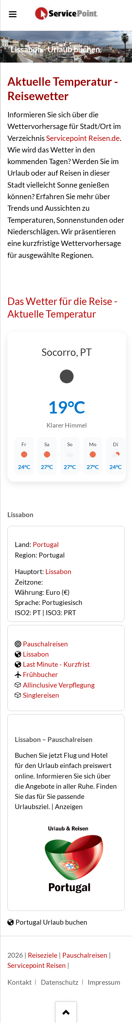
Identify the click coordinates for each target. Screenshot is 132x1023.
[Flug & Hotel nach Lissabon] (70, 895)
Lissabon (58, 571)
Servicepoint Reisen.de (83, 138)
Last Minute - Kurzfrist (56, 664)
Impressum (104, 982)
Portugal (46, 544)
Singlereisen (41, 695)
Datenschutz (59, 982)
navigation (12, 14)
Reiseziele (42, 955)
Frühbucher (40, 674)
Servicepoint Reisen (36, 965)
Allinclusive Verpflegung (59, 685)
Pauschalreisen (45, 644)
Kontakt (19, 982)
